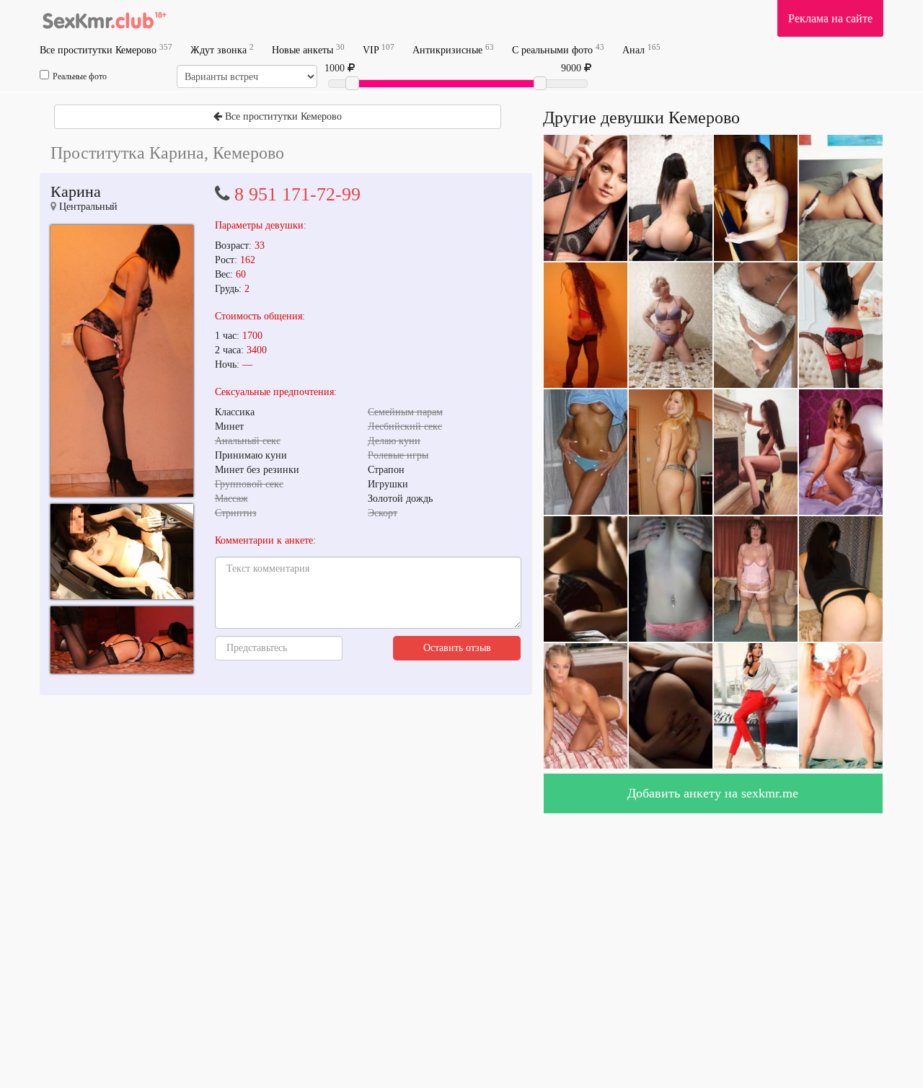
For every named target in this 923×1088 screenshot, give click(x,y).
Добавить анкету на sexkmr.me (712, 793)
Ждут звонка (222, 49)
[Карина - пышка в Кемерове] (121, 361)
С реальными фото (558, 49)
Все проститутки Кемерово (106, 49)
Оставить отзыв (457, 647)
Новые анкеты (308, 49)
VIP (378, 49)
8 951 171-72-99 (297, 194)
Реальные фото (80, 76)
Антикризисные (453, 49)
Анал (641, 49)
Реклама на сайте (830, 18)
